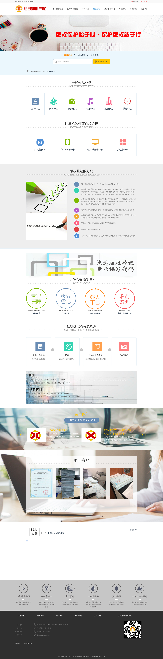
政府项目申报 (109, 9)
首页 (44, 71)
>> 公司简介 (18, 625)
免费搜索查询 (102, 61)
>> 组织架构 (18, 631)
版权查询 (95, 55)
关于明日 (144, 9)
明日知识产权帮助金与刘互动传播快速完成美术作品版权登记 (118, 432)
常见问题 (133, 9)
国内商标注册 (58, 9)
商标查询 (68, 55)
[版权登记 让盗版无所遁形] (81, 33)
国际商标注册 (72, 9)
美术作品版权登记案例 (58, 430)
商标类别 (122, 9)
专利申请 (85, 9)
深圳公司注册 (28, 643)
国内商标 (40, 616)
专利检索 (81, 55)
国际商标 (59, 616)
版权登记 (96, 9)
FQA (43, 532)
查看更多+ (133, 530)
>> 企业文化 (18, 628)
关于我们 (21, 616)
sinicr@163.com (45, 635)
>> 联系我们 (18, 635)
